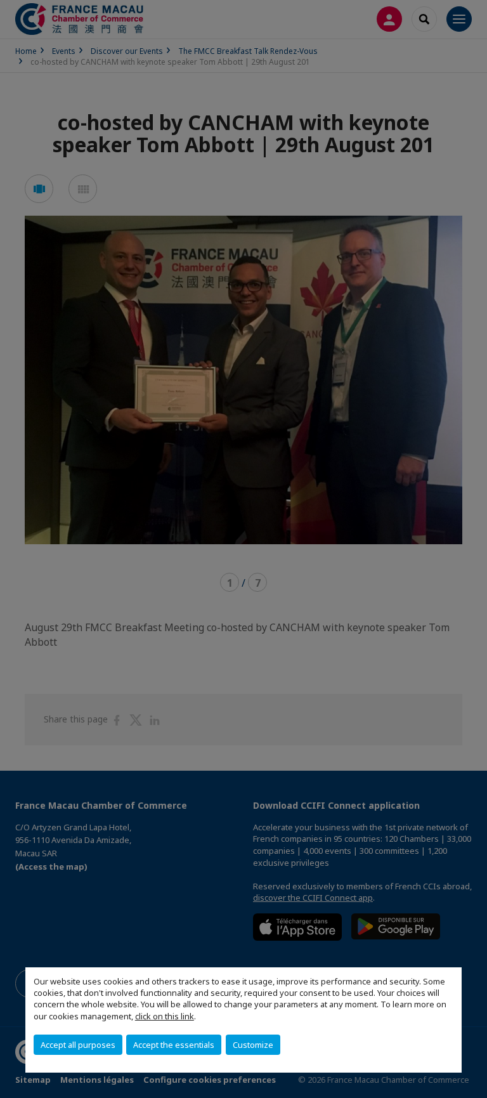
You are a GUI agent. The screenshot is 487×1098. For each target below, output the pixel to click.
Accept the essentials (173, 1044)
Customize (253, 1044)
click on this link (164, 1016)
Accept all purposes (78, 1044)
